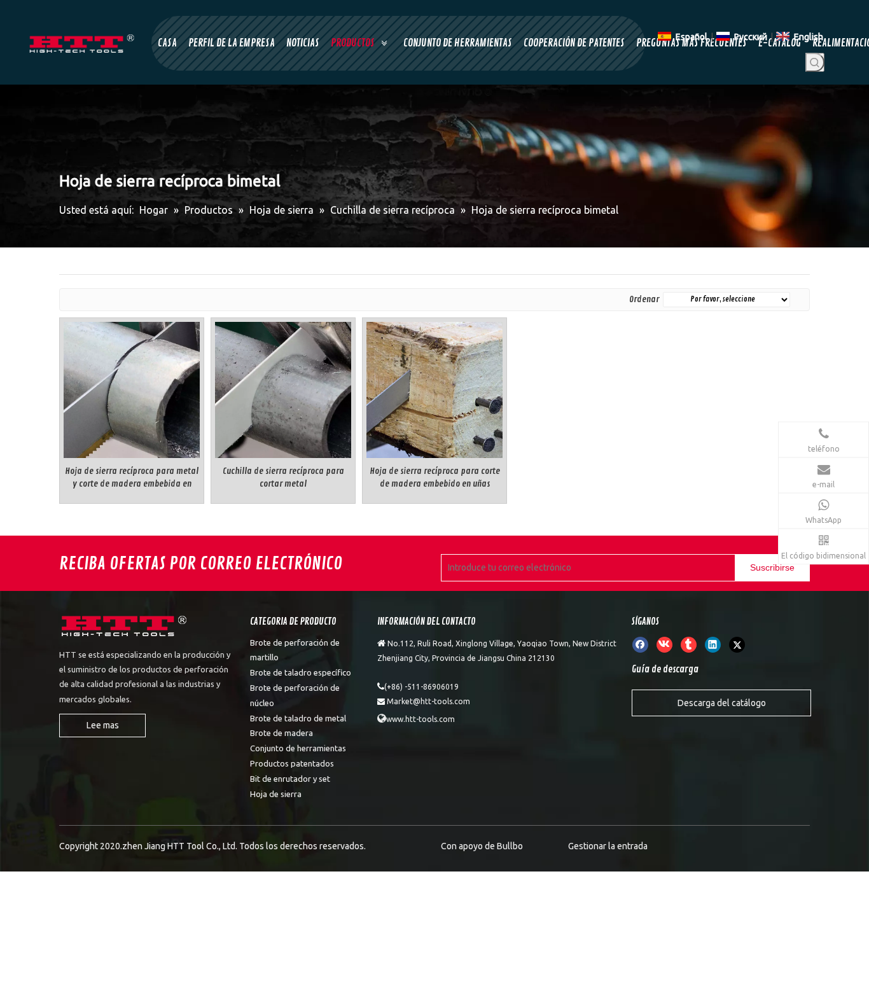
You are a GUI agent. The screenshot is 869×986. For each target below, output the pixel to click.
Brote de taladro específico (300, 672)
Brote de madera (281, 732)
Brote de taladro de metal (298, 718)
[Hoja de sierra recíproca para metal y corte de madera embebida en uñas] (132, 387)
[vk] (664, 644)
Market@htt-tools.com (428, 701)
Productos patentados (292, 763)
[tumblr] (689, 644)
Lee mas (103, 725)
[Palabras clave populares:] (814, 62)
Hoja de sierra (276, 793)
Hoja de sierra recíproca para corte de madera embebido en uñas (435, 477)
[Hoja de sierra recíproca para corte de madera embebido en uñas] (434, 387)
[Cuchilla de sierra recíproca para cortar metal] (283, 387)
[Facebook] (640, 644)
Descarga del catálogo (722, 703)
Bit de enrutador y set (290, 778)
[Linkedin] (713, 644)
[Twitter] (737, 644)
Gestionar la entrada (608, 846)
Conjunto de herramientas (298, 748)
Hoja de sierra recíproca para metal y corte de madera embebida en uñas (131, 478)
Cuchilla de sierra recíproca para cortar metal (283, 477)
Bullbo (510, 846)
